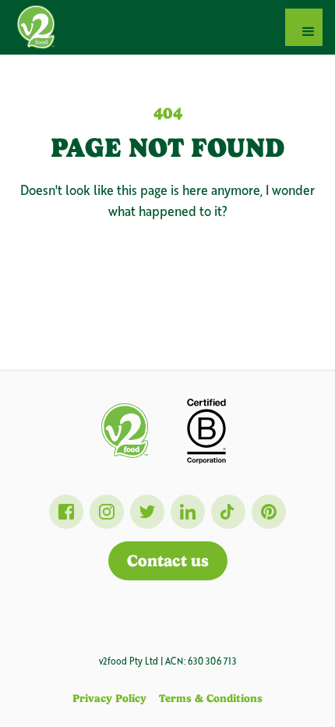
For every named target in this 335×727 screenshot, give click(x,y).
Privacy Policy (109, 698)
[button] (304, 27)
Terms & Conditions (211, 698)
